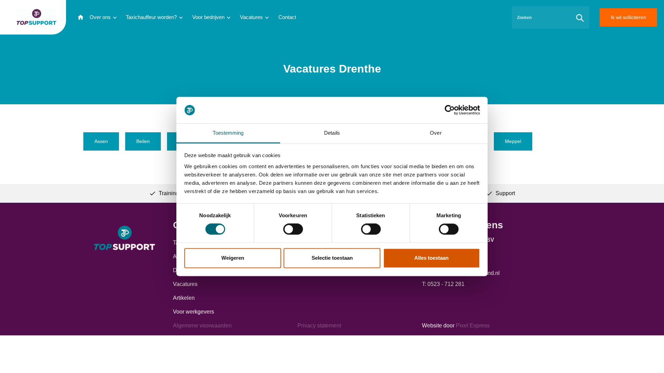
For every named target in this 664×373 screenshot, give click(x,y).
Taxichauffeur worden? (151, 17)
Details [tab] (332, 133)
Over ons (100, 17)
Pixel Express (473, 325)
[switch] (293, 229)
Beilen (143, 141)
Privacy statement (319, 325)
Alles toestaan (431, 258)
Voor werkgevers (193, 312)
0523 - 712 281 (445, 284)
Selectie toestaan (332, 258)
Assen (101, 141)
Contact (287, 17)
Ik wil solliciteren (628, 17)
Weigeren (232, 258)
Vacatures (251, 17)
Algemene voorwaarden (202, 325)
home (80, 17)
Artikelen (184, 298)
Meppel (513, 141)
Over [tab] (435, 133)
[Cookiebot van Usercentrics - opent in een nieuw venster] (449, 110)
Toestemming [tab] (228, 133)
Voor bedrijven (208, 17)
